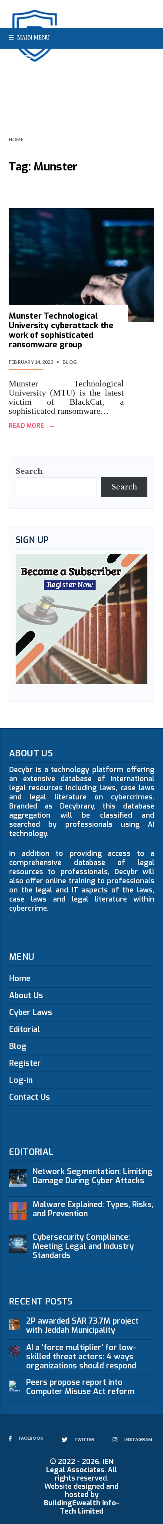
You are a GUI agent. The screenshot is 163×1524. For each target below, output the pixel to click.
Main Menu (33, 37)
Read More (32, 426)
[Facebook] (116, 59)
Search (29, 471)
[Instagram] (143, 59)
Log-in (21, 1080)
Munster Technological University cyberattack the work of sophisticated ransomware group (61, 330)
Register (25, 1063)
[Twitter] (129, 59)
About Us (26, 995)
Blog (70, 362)
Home (16, 139)
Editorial (24, 1029)
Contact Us (29, 1097)
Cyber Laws (30, 1012)
